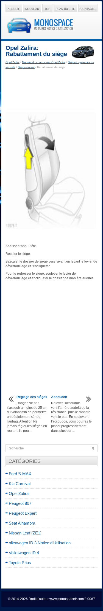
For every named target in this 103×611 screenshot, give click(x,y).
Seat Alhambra (22, 523)
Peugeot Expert (23, 513)
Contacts (87, 8)
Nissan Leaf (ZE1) (25, 533)
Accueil (14, 8)
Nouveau (32, 8)
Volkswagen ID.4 (24, 552)
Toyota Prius (20, 562)
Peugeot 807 (20, 503)
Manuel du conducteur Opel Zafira (43, 62)
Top (47, 8)
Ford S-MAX (20, 473)
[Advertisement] (51, 88)
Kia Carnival (19, 483)
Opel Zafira (12, 62)
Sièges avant (26, 67)
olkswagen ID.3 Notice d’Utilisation (40, 542)
